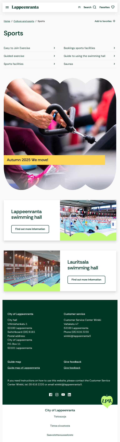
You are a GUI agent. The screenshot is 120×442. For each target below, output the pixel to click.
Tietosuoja (60, 416)
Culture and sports (24, 21)
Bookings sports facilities (79, 48)
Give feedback (72, 367)
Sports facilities (13, 64)
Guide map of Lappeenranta (24, 367)
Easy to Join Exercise (17, 48)
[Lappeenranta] (25, 7)
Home (7, 21)
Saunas (68, 64)
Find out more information (30, 229)
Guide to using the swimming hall (84, 56)
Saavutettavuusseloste (60, 435)
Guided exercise (14, 56)
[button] (90, 7)
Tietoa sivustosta (60, 425)
